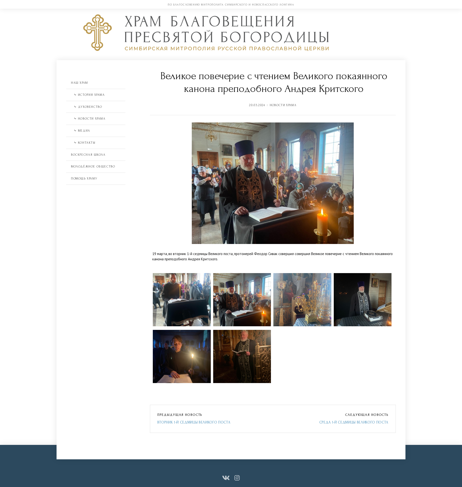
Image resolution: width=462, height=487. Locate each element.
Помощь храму (84, 178)
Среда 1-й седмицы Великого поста (353, 422)
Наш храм (79, 82)
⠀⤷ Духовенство (86, 107)
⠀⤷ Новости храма (88, 118)
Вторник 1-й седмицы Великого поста (194, 422)
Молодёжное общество (93, 166)
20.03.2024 (257, 105)
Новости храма (283, 105)
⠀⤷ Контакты (83, 142)
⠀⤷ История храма (88, 94)
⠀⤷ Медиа (80, 130)
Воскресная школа (88, 154)
